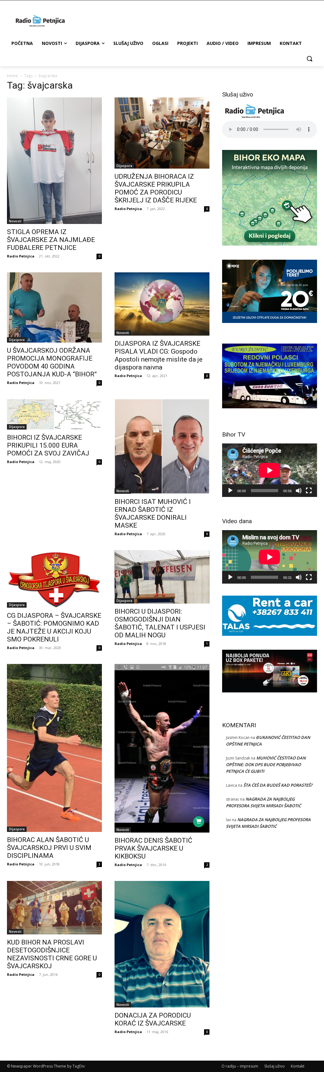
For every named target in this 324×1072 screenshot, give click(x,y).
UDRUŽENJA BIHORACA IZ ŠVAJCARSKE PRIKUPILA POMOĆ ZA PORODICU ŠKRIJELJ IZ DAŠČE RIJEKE (156, 188)
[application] (269, 470)
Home (12, 75)
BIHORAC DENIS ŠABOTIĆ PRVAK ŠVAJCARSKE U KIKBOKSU (153, 848)
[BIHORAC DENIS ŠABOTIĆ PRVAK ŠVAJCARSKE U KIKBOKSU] (162, 748)
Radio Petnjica (20, 256)
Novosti (15, 221)
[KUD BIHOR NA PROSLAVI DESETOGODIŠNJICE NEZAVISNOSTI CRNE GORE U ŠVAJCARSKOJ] (54, 907)
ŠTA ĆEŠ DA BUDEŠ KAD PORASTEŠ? (277, 785)
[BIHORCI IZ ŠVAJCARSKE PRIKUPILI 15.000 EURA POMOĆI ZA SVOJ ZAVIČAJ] (54, 414)
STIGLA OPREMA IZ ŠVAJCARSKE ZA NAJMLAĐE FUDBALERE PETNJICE (51, 239)
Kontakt (297, 1066)
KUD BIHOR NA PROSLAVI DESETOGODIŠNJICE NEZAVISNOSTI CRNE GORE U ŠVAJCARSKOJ (52, 954)
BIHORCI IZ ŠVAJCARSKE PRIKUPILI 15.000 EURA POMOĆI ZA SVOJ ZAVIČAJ (48, 445)
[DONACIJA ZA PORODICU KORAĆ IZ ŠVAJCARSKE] (162, 944)
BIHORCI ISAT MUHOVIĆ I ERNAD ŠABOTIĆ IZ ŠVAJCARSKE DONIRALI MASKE (153, 513)
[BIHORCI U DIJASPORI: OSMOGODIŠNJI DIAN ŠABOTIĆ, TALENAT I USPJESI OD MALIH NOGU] (162, 577)
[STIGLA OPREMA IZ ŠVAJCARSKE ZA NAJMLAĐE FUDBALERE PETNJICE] (54, 160)
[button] (309, 58)
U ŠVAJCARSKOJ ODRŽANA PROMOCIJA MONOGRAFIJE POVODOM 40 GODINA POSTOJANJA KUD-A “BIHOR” (52, 362)
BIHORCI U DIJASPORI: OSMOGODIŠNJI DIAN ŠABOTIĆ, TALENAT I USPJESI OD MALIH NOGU (160, 623)
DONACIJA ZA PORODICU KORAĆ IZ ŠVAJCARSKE (153, 1019)
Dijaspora (124, 166)
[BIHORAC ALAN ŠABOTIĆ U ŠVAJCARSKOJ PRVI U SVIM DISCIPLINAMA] (54, 748)
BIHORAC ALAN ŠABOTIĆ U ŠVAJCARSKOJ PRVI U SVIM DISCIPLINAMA (49, 847)
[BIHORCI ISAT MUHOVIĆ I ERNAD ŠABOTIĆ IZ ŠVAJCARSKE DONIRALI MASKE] (162, 446)
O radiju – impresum (239, 1066)
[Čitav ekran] (309, 490)
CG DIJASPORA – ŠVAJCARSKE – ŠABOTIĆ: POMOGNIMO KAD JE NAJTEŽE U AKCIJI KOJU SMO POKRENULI (54, 627)
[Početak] (230, 490)
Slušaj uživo (274, 1066)
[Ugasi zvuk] (299, 490)
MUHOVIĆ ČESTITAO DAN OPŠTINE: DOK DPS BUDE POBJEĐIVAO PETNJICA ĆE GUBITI (266, 764)
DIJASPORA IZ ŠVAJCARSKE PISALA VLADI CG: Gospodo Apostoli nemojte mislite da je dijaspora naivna (158, 355)
